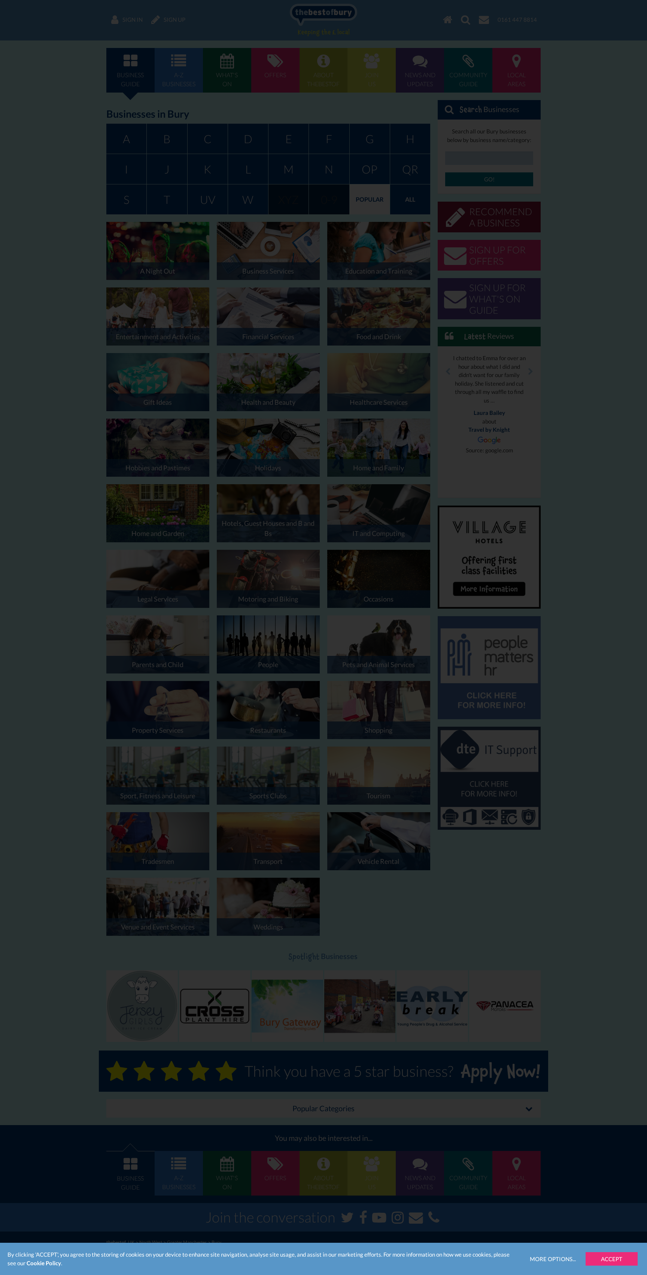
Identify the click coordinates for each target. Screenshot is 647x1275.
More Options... (553, 1259)
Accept (611, 1259)
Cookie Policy (44, 1263)
